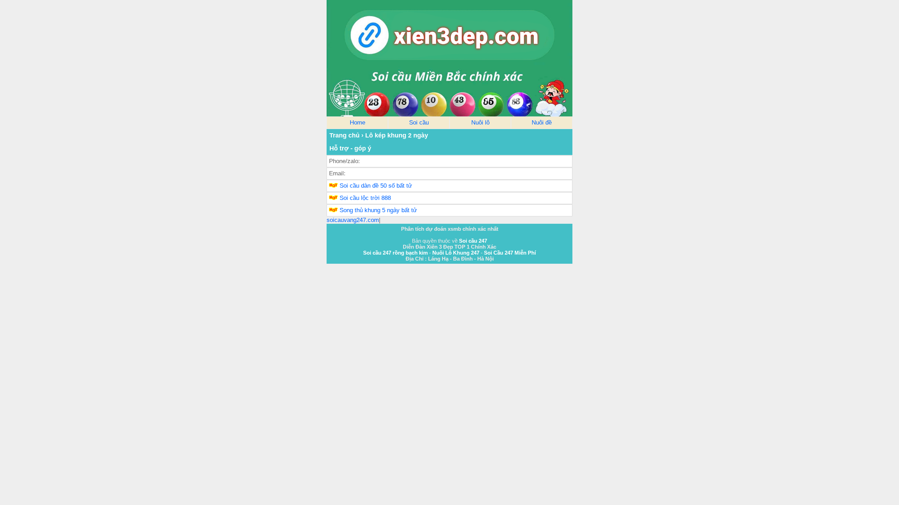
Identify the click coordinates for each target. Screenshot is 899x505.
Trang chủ (344, 135)
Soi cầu (419, 122)
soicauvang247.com (353, 220)
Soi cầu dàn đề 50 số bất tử (376, 185)
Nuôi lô (480, 122)
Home (357, 122)
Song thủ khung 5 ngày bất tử (378, 210)
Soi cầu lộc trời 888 (365, 198)
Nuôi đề (542, 122)
